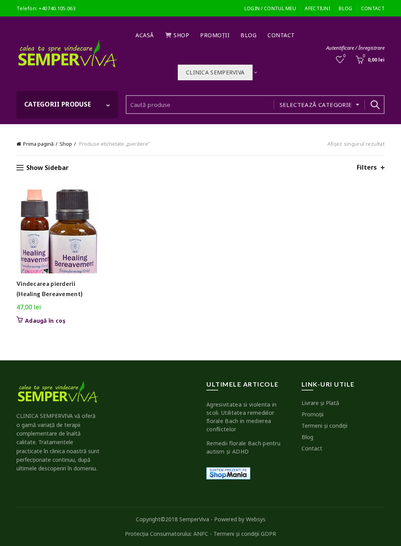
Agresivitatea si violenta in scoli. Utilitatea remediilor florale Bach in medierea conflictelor (241, 417)
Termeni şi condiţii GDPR (244, 533)
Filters (367, 167)
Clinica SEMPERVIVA (215, 72)
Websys (256, 519)
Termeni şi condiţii (324, 425)
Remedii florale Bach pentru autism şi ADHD (243, 447)
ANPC (200, 533)
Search (375, 104)
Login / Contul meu (270, 8)
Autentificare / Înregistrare (355, 47)
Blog (345, 8)
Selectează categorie (316, 104)
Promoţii (214, 35)
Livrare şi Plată (320, 403)
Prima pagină (38, 143)
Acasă (144, 35)
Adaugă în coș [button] (45, 320)
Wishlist (344, 56)
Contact (373, 8)
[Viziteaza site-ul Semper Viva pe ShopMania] (228, 472)
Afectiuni (317, 8)
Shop (181, 35)
